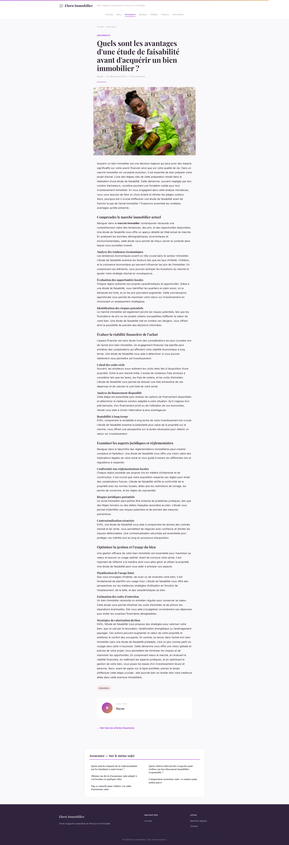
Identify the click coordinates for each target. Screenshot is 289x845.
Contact (194, 826)
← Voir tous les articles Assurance (115, 727)
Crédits (154, 14)
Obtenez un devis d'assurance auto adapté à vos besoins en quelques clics (114, 777)
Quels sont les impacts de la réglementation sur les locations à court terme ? (114, 767)
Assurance (130, 14)
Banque (143, 14)
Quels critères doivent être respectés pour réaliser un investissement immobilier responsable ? (171, 769)
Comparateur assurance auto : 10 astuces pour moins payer (173, 781)
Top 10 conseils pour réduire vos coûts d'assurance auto (111, 788)
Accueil (109, 14)
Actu (119, 14)
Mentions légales (198, 821)
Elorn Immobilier (76, 5)
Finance (165, 14)
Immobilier (178, 14)
